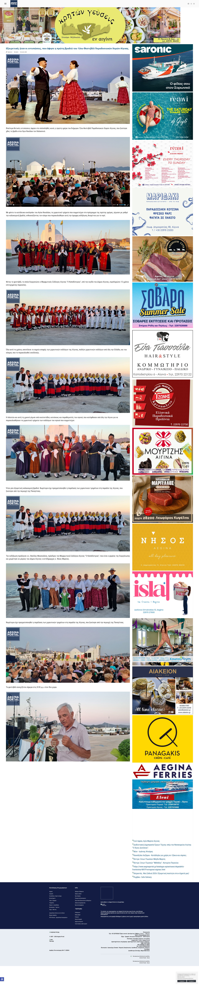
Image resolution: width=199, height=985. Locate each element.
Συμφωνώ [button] (182, 981)
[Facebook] (188, 4)
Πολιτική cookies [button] (181, 976)
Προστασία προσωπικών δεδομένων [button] (185, 978)
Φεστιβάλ (16, 52)
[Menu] (5, 3)
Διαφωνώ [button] (191, 981)
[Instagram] (191, 4)
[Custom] (194, 4)
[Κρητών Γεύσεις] (99, 25)
